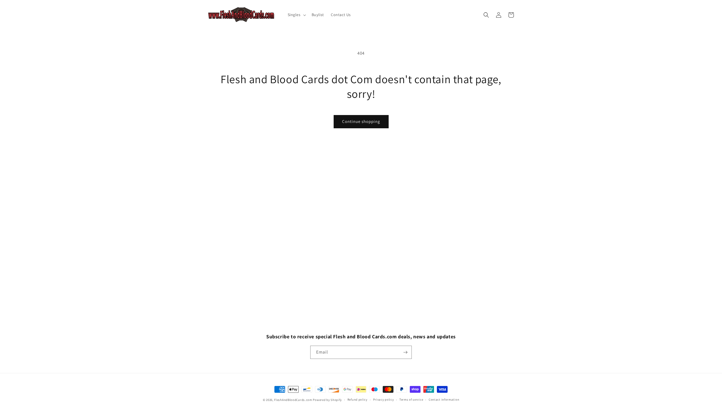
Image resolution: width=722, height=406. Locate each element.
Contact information (444, 399)
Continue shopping (361, 121)
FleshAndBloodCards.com (293, 400)
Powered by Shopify (327, 400)
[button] (296, 15)
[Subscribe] (405, 352)
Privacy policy (383, 399)
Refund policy (357, 399)
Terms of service (411, 399)
